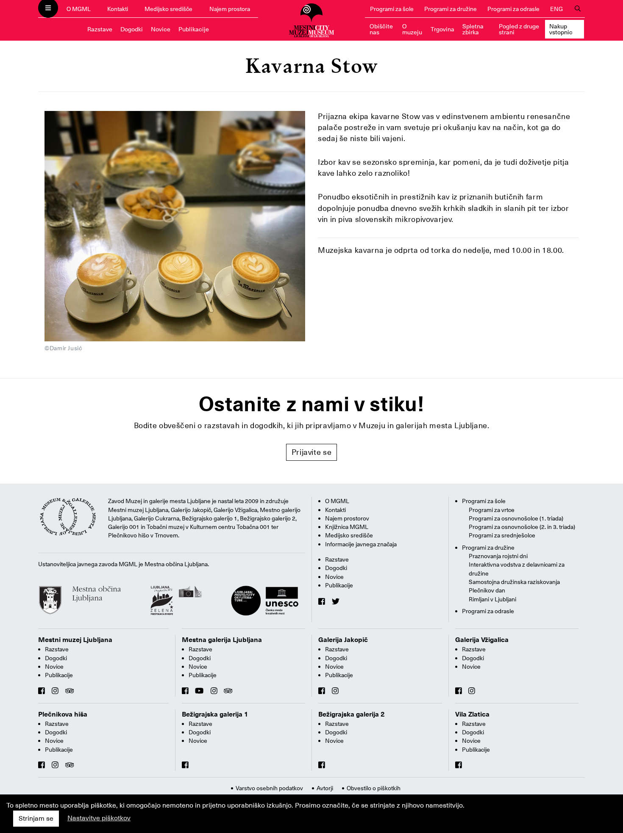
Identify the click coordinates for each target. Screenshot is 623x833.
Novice (160, 29)
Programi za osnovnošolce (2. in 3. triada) (522, 527)
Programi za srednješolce (502, 535)
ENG (556, 9)
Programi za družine (450, 9)
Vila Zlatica (472, 714)
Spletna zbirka (473, 29)
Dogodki (131, 29)
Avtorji (325, 788)
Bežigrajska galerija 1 (215, 714)
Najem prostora (229, 9)
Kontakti (117, 9)
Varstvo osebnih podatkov (269, 788)
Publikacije (193, 29)
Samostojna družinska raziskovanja (514, 582)
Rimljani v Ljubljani (492, 599)
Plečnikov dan (487, 590)
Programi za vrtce (492, 510)
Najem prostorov (347, 518)
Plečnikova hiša (62, 714)
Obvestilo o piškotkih (373, 788)
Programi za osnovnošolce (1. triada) (516, 518)
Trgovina (442, 29)
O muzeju (412, 29)
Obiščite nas (381, 29)
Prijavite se (312, 452)
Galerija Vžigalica (482, 640)
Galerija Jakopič (343, 640)
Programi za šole (392, 9)
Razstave (99, 29)
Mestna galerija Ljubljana (222, 640)
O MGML (79, 9)
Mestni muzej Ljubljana (75, 640)
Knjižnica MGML (346, 527)
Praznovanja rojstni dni (498, 556)
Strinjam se (36, 818)
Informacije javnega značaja (361, 544)
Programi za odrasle (513, 9)
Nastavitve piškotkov (99, 818)
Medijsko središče (168, 9)
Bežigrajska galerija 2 (351, 714)
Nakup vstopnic (561, 29)
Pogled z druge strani (519, 29)
